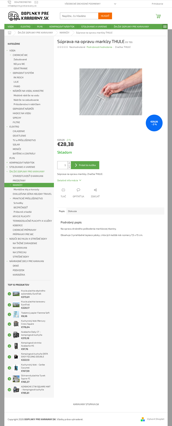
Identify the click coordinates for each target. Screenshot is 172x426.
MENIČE (17, 149)
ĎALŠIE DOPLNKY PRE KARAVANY (27, 171)
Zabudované (20, 59)
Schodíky (18, 202)
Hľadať (105, 15)
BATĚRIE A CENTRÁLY (24, 153)
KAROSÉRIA (19, 274)
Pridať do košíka (87, 165)
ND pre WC (19, 63)
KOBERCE (18, 225)
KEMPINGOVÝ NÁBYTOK (21, 162)
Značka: (123, 47)
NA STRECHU (19, 252)
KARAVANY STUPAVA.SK (86, 404)
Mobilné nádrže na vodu (26, 95)
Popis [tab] (62, 211)
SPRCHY (17, 117)
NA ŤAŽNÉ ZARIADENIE (25, 243)
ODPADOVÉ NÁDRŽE (23, 108)
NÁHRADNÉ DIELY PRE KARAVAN (26, 261)
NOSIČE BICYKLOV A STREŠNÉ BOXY (28, 238)
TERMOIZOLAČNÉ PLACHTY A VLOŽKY (32, 220)
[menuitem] (10, 26)
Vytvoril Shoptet (155, 418)
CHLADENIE (19, 131)
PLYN (12, 158)
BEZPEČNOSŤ (21, 207)
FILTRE (16, 122)
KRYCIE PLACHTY (21, 216)
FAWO (17, 86)
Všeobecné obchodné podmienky (82, 3)
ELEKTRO (14, 126)
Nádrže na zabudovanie (26, 99)
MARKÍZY (18, 185)
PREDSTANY (19, 180)
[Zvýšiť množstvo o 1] (69, 163)
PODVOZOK (18, 270)
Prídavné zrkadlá (23, 211)
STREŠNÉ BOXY (21, 256)
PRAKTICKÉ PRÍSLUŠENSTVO (28, 198)
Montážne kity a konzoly (26, 189)
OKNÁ (16, 265)
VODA (12, 50)
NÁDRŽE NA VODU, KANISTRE (28, 90)
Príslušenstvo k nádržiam (27, 104)
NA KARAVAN (20, 247)
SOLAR (16, 144)
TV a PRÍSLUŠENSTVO (24, 140)
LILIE (16, 81)
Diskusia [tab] (72, 211)
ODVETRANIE (21, 68)
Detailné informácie (67, 180)
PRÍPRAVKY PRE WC (23, 234)
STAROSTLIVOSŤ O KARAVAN (28, 176)
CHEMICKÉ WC (20, 55)
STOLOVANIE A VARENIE (22, 166)
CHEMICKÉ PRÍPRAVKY (24, 229)
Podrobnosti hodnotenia (99, 47)
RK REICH (18, 77)
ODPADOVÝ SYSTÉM (23, 72)
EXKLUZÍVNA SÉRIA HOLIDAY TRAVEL (32, 193)
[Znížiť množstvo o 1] (69, 167)
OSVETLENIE (19, 135)
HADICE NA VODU (22, 113)
